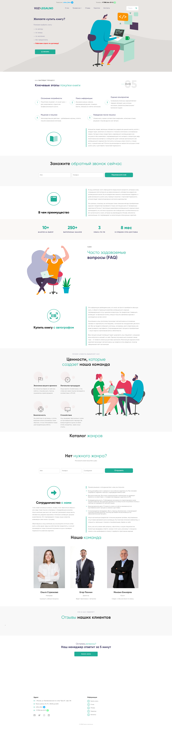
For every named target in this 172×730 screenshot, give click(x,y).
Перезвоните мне (119, 175)
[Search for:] (132, 8)
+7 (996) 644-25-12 (107, 2)
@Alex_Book (67, 2)
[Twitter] (39, 715)
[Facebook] (34, 715)
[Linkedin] (49, 715)
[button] (45, 51)
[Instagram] (44, 715)
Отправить (119, 470)
